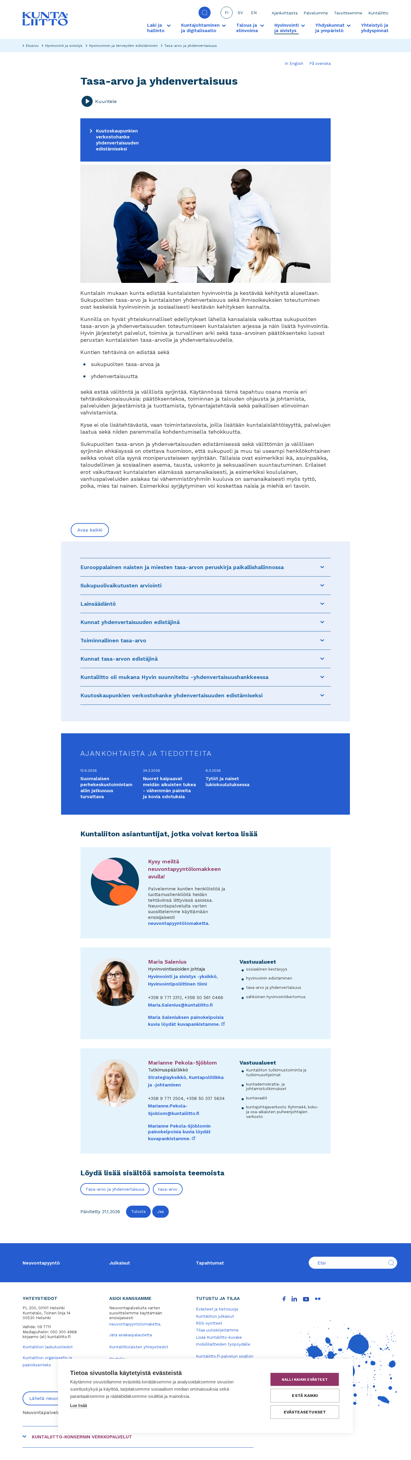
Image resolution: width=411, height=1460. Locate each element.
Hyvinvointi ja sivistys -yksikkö (182, 976)
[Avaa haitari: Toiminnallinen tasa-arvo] (322, 641)
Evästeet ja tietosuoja (217, 1309)
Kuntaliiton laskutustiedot (48, 1347)
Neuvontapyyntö (41, 1263)
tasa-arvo (168, 1189)
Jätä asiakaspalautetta (130, 1335)
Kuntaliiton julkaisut (215, 1316)
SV (240, 13)
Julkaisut (119, 1263)
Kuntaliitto (378, 13)
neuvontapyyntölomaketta (178, 923)
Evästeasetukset (305, 1412)
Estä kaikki (305, 1395)
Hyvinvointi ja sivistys (63, 45)
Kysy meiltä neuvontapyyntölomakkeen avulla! (184, 869)
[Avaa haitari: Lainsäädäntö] (322, 604)
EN (254, 13)
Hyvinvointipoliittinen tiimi (177, 984)
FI (226, 13)
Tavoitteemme (348, 13)
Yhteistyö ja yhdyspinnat (374, 28)
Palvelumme (316, 13)
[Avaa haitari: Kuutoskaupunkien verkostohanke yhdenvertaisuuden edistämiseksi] (322, 695)
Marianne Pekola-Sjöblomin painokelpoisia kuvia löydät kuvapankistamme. (179, 1132)
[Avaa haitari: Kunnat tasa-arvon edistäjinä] (322, 659)
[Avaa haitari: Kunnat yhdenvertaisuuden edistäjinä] (322, 622)
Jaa (160, 1211)
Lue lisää (78, 1405)
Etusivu (32, 45)
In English (294, 63)
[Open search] (205, 13)
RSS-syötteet (209, 1323)
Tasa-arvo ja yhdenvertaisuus (114, 1189)
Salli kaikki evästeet (305, 1379)
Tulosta (138, 1211)
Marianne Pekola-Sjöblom (182, 1062)
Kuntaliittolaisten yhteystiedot (138, 1347)
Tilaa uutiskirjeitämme (217, 1330)
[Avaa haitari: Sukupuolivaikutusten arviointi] (322, 586)
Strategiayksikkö (167, 1077)
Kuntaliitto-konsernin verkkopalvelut (82, 1437)
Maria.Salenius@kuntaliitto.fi (180, 1005)
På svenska (320, 63)
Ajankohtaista (285, 13)
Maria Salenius (167, 962)
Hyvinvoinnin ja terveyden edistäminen (123, 45)
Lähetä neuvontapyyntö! (55, 1398)
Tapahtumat (210, 1263)
